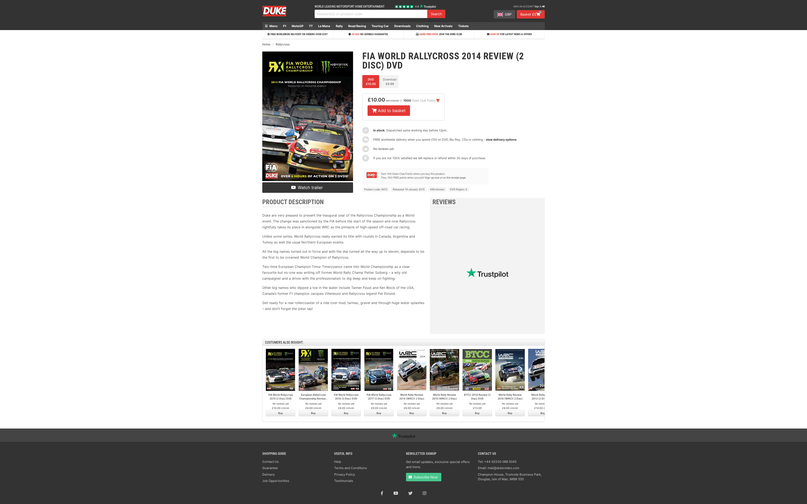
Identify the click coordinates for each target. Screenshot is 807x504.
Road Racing (357, 26)
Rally (339, 26)
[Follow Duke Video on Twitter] (410, 493)
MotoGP (297, 26)
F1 (284, 26)
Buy (280, 413)
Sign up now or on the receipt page (445, 177)
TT (311, 26)
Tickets (463, 26)
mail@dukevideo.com (503, 468)
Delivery (268, 474)
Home (266, 44)
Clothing (422, 26)
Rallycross (283, 44)
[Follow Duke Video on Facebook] (382, 493)
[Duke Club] (372, 177)
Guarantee (270, 468)
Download (390, 82)
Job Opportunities (275, 481)
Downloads (402, 26)
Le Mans (324, 26)
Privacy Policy (344, 474)
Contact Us (270, 462)
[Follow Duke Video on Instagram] (424, 493)
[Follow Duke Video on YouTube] (395, 493)
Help (337, 462)
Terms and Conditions (350, 468)
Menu (273, 26)
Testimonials (343, 481)
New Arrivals (443, 26)
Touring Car (380, 26)
